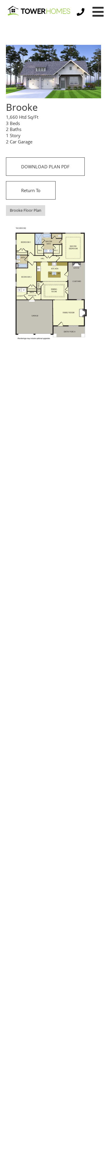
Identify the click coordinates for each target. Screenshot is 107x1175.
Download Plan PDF (45, 167)
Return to (30, 190)
